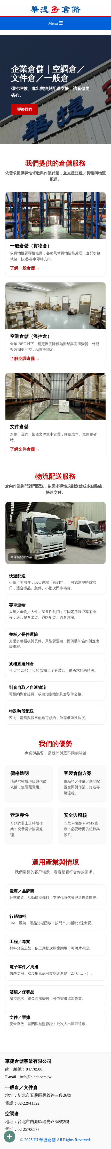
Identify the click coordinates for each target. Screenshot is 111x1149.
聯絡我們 (24, 109)
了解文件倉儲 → (25, 449)
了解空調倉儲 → (25, 358)
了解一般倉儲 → (25, 268)
